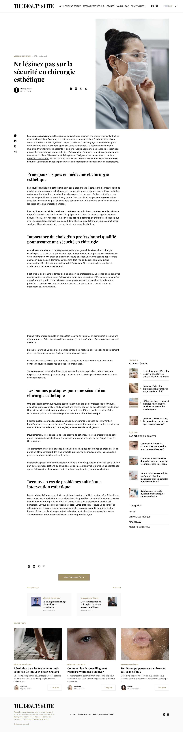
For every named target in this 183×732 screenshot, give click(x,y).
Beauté (132, 512)
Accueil (73, 714)
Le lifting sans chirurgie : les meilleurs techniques (54, 604)
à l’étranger (91, 221)
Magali (129, 686)
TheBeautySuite (26, 89)
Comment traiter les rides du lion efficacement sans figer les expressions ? (155, 421)
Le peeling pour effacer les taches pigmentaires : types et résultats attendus (156, 374)
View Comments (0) (72, 577)
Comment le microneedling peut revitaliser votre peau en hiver (87, 670)
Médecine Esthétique (22, 56)
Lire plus (55, 688)
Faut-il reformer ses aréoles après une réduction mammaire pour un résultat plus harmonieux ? (154, 477)
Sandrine (23, 686)
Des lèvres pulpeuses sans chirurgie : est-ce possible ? (143, 670)
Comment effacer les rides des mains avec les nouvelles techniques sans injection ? (154, 461)
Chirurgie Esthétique (89, 598)
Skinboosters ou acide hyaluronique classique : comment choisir (153, 494)
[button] (167, 6)
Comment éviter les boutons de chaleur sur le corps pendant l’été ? (155, 389)
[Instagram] (156, 6)
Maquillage (135, 522)
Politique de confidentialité (103, 714)
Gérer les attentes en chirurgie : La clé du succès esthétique (91, 604)
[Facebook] (152, 6)
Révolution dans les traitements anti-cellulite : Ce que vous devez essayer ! (36, 670)
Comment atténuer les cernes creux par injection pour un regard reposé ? (153, 446)
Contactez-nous (84, 714)
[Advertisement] (74, 311)
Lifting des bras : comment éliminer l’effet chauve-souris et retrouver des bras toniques (156, 405)
